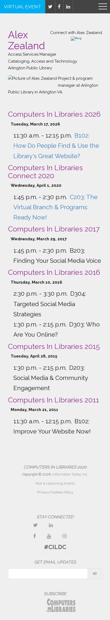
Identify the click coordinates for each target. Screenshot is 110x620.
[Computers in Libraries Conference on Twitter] (35, 525)
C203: (55, 207)
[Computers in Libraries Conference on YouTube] (49, 536)
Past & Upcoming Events (55, 483)
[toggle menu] (102, 6)
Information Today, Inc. (70, 474)
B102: (56, 145)
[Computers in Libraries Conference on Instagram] (64, 536)
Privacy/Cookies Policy (55, 492)
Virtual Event (22, 6)
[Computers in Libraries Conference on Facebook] (34, 536)
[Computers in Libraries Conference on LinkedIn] (51, 525)
